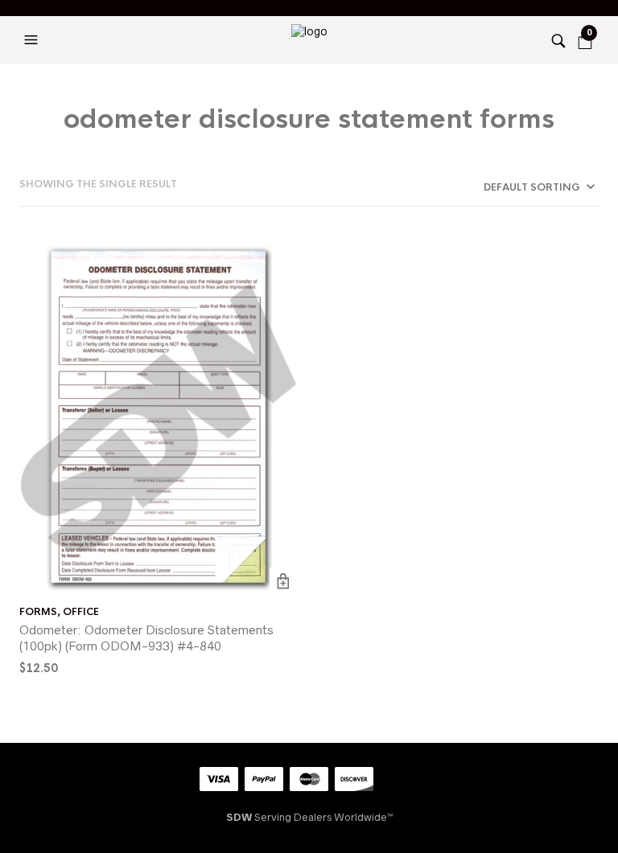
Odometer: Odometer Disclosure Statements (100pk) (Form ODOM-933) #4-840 (146, 638)
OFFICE (81, 611)
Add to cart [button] (284, 582)
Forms (38, 611)
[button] (33, 40)
